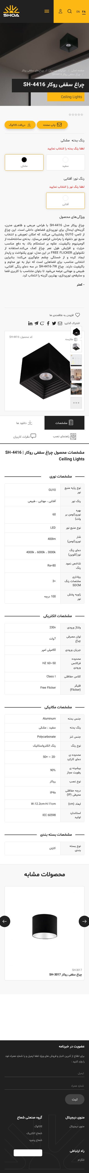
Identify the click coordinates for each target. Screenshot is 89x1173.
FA (84, 12)
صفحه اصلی (77, 70)
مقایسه (69, 339)
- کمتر (80, 285)
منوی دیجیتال (76, 1126)
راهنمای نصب (61, 436)
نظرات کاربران (22, 437)
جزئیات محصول (57, 70)
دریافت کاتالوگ (17, 125)
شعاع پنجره (35, 1140)
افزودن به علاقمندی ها (62, 315)
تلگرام (81, 1160)
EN (78, 12)
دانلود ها (21, 423)
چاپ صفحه (49, 125)
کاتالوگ (38, 1126)
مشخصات (61, 423)
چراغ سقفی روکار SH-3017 (65, 975)
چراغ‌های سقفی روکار (33, 70)
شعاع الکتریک (34, 1133)
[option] (44, 938)
